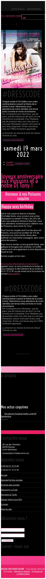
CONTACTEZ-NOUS (18, 9)
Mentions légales (22, 571)
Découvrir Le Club (9, 489)
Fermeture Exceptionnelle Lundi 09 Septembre (18, 415)
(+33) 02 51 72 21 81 (10, 466)
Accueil (4, 475)
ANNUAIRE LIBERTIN (34, 9)
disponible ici (14, 273)
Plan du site (6, 509)
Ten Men (10, 164)
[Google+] (11, 4)
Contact (4, 504)
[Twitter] (3, 4)
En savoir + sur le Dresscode (13, 140)
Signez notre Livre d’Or (11, 499)
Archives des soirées (10, 485)
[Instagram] (20, 4)
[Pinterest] (16, 4)
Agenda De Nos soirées (12, 480)
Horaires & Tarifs (9, 494)
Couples (9, 162)
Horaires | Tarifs (22, 164)
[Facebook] (7, 4)
